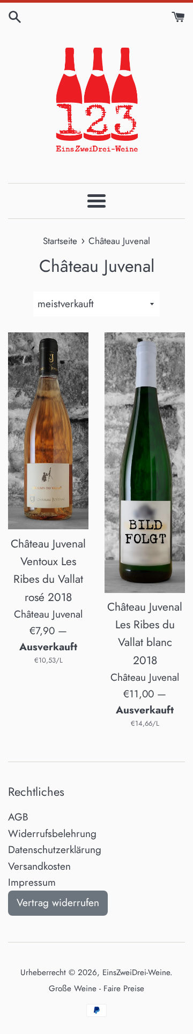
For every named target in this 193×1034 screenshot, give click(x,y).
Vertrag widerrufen (58, 902)
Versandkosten (39, 866)
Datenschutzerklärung (54, 849)
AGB (18, 817)
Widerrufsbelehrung (52, 833)
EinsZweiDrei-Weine (136, 972)
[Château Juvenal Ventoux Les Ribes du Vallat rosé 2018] (48, 430)
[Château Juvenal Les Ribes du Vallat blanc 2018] (145, 462)
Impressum (32, 882)
